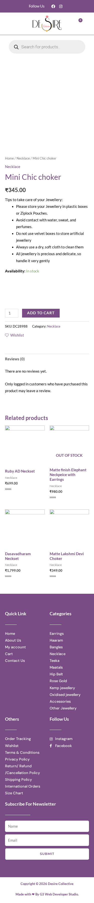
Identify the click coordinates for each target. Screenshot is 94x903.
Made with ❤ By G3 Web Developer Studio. (47, 894)
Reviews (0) (15, 359)
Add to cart (41, 313)
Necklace (23, 158)
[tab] (47, 359)
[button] (16, 24)
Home (9, 158)
